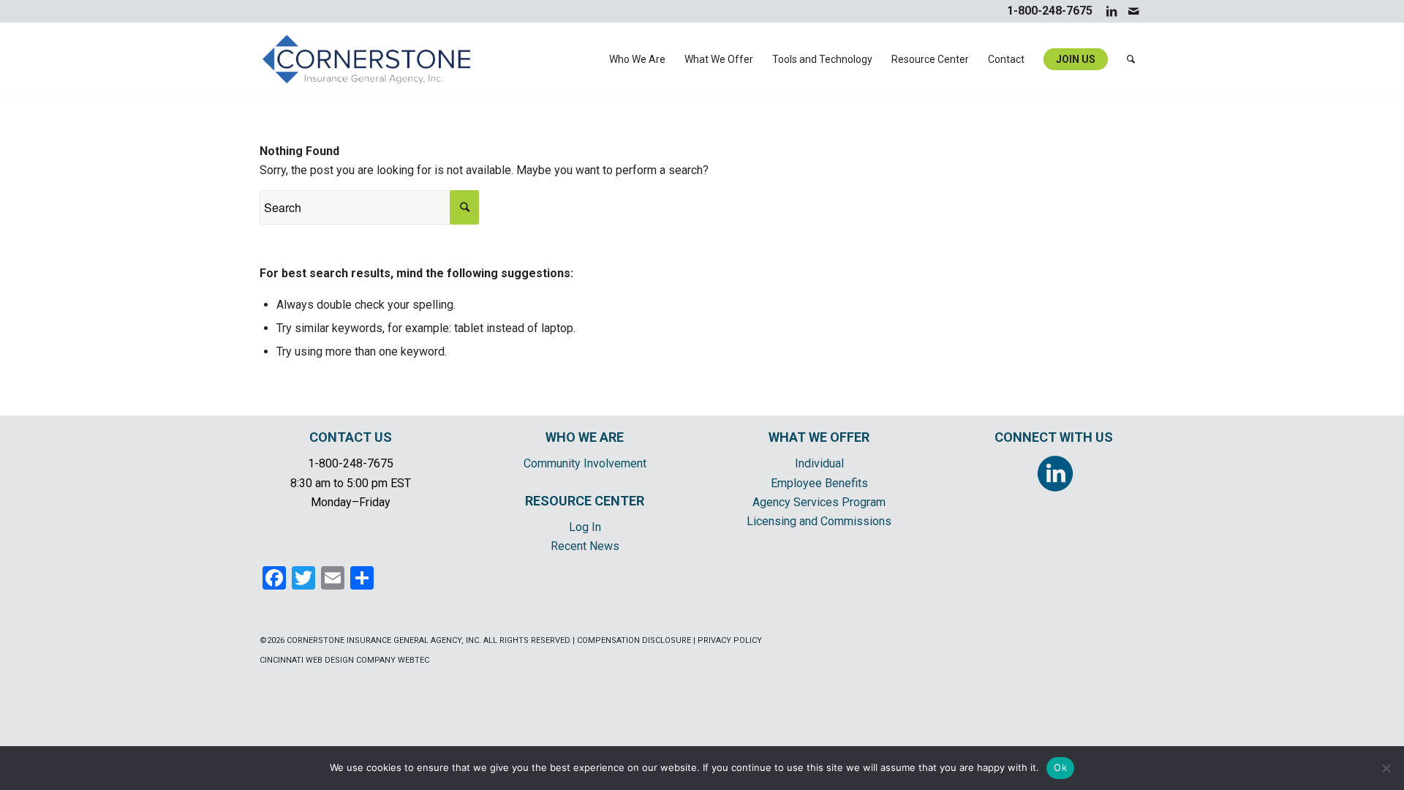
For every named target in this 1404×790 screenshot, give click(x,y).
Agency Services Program (819, 502)
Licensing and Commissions (819, 521)
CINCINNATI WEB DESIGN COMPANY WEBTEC (344, 660)
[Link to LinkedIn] (1111, 11)
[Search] (1130, 59)
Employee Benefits (819, 483)
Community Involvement (585, 463)
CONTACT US (350, 437)
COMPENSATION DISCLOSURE (634, 640)
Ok (1060, 767)
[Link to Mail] (1133, 11)
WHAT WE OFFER (819, 437)
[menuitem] (637, 59)
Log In (585, 527)
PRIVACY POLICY (730, 640)
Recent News (585, 546)
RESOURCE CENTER (584, 500)
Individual (819, 463)
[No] (1385, 768)
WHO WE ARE (585, 437)
